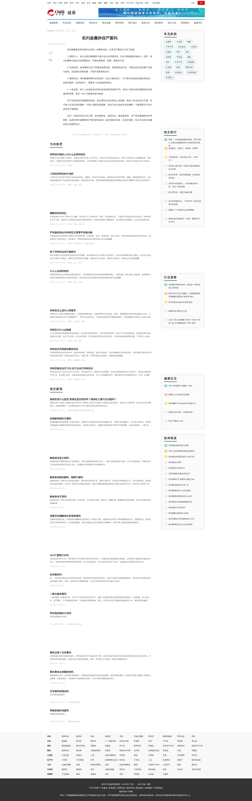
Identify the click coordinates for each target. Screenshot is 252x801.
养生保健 (106, 23)
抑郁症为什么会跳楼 (60, 329)
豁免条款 (139, 788)
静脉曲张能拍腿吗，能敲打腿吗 (66, 477)
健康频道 (51, 31)
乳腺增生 (166, 760)
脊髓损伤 (181, 746)
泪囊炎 (194, 750)
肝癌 (150, 741)
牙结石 (194, 755)
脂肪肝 (93, 741)
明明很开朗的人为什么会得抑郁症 (67, 154)
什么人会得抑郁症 (59, 271)
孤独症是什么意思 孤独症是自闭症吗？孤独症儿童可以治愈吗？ (83, 399)
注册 (192, 3)
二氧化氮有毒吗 (58, 594)
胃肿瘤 (136, 774)
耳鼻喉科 (191, 62)
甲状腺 (179, 57)
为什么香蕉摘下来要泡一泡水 (180, 386)
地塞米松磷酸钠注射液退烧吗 (65, 516)
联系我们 (112, 788)
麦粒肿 (79, 750)
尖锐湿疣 (178, 72)
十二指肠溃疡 (110, 741)
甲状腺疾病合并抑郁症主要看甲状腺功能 (71, 232)
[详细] (109, 239)
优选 (117, 3)
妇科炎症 (182, 47)
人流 (150, 760)
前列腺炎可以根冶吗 (177, 507)
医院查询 (159, 23)
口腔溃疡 (65, 755)
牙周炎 (151, 755)
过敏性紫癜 (138, 736)
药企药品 (67, 23)
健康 (105, 3)
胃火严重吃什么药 (176, 421)
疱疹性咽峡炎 (110, 755)
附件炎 (122, 760)
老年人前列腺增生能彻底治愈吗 (181, 451)
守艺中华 (130, 3)
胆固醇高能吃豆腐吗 (60, 418)
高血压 (180, 769)
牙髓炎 (79, 755)
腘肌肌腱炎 (167, 736)
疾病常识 (93, 23)
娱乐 (72, 3)
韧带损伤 (137, 746)
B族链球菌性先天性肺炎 (100, 765)
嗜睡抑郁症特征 (58, 213)
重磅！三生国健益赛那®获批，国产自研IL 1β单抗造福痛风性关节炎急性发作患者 (185, 142)
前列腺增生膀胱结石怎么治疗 (180, 496)
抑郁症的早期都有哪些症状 (64, 349)
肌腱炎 (108, 746)
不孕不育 (169, 47)
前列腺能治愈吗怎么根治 (179, 513)
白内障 (136, 750)
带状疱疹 (181, 736)
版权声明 (130, 788)
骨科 (167, 62)
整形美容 (189, 67)
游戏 (83, 3)
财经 (66, 3)
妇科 (187, 52)
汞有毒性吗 (56, 574)
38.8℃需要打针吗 (59, 555)
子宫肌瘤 (79, 760)
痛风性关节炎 (197, 746)
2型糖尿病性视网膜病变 (100, 750)
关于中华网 (93, 788)
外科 (49, 741)
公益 (111, 3)
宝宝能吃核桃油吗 (59, 691)
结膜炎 (108, 750)
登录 (201, 3)
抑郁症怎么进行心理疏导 (63, 310)
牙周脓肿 (181, 755)
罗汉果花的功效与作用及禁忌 (180, 302)
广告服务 (103, 788)
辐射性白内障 (124, 750)
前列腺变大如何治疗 (177, 468)
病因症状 (80, 23)
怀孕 (92, 760)
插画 (100, 3)
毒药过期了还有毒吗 (60, 652)
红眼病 (165, 750)
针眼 (179, 750)
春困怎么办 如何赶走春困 (179, 394)
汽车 (77, 3)
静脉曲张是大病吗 (59, 458)
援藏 (94, 3)
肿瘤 (167, 72)
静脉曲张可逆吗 (58, 496)
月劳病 (64, 760)
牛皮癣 (179, 42)
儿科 (49, 765)
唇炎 (136, 755)
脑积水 (194, 765)
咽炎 (179, 765)
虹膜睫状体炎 (153, 750)
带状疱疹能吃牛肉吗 (60, 613)
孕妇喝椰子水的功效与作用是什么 (182, 403)
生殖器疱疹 (191, 72)
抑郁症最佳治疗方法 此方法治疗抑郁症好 (71, 368)
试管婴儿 (169, 77)
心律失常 (166, 765)
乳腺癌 (136, 741)
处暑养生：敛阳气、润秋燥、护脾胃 (183, 148)
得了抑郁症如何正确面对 (63, 251)
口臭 (92, 755)
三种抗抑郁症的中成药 (62, 173)
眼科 (178, 67)
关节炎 (122, 746)
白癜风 (168, 42)
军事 (60, 3)
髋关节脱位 (80, 746)
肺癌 (193, 736)
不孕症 (136, 760)
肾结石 (151, 736)
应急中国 (139, 3)
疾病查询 (185, 23)
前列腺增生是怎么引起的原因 (180, 524)
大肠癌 (165, 774)
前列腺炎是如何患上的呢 (179, 445)
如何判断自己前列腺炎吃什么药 (181, 519)
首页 (49, 3)
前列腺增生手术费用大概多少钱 (181, 479)
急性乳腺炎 (196, 760)
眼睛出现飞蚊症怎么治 (178, 311)
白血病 (151, 774)
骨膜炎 (151, 746)
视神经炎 (65, 736)
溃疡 (164, 755)
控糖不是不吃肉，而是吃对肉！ (181, 412)
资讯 (55, 3)
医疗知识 (132, 23)
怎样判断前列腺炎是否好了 (180, 474)
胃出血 (194, 741)
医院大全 (145, 23)
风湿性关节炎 (168, 746)
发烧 (107, 765)
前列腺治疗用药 (175, 462)
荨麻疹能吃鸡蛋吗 (59, 710)
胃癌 (121, 774)
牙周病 (122, 755)
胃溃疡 (180, 741)
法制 (122, 3)
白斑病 (193, 47)
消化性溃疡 (124, 741)
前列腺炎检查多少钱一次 (179, 485)
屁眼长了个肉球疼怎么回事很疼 (181, 210)
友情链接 (148, 788)
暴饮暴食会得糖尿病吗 (62, 672)
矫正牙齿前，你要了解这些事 (180, 192)
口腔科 (50, 755)
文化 (88, 3)
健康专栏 (198, 23)
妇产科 (50, 760)
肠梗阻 (108, 736)
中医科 (50, 769)
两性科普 (119, 23)
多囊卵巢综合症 (111, 760)
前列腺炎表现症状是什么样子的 (181, 457)
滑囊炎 (93, 746)
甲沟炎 (165, 741)
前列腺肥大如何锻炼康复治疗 (180, 502)
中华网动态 (158, 788)
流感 (78, 765)
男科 (178, 52)
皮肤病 (168, 57)
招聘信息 (121, 788)
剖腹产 (180, 760)
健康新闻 (54, 23)
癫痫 (189, 42)
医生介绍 (172, 23)
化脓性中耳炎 (153, 765)
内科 (49, 736)
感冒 (92, 736)
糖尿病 (79, 736)
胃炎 (121, 736)
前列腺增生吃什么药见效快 (180, 490)
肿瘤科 (50, 774)
